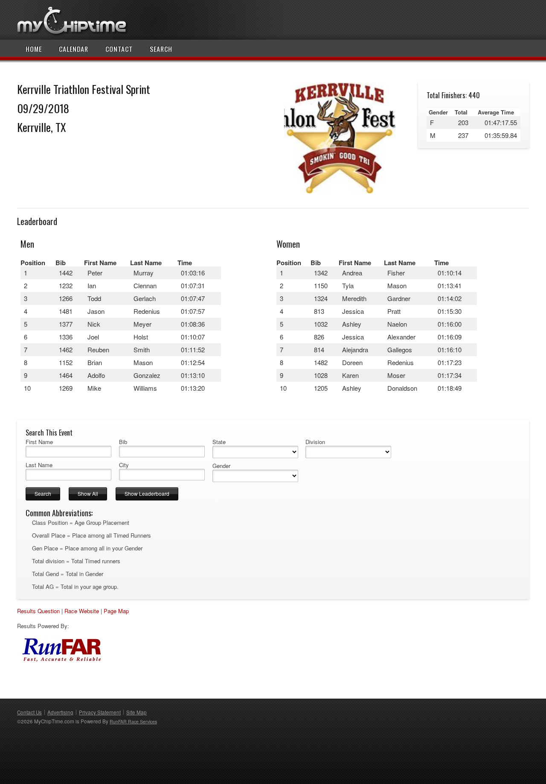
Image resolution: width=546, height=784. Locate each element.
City (124, 465)
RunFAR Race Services (133, 721)
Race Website (81, 611)
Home (34, 49)
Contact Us (29, 712)
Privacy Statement (100, 712)
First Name (39, 442)
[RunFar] (59, 660)
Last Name (39, 465)
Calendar (73, 49)
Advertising (60, 712)
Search (161, 49)
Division (315, 442)
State (219, 442)
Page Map (116, 611)
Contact (119, 49)
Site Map (136, 712)
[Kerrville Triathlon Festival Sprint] (339, 191)
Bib (123, 442)
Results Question (38, 611)
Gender (221, 466)
